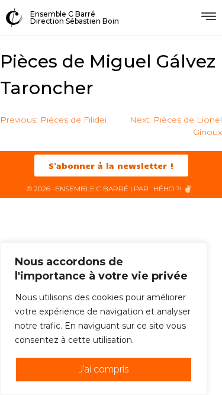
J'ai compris (104, 369)
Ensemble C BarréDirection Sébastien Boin (74, 17)
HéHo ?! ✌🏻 (172, 188)
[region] (103, 318)
